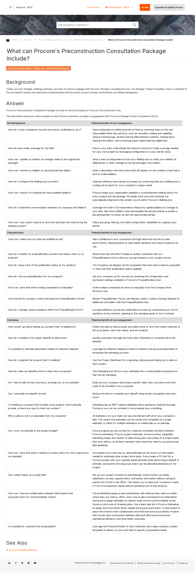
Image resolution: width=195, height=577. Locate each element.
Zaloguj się (182, 563)
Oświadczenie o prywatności (121, 563)
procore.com (93, 7)
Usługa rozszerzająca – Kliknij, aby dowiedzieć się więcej (38, 68)
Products (28, 40)
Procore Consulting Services (89, 40)
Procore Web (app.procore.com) (53, 40)
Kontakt (144, 7)
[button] (135, 25)
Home (15, 40)
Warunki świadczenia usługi (148, 563)
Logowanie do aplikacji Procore (169, 7)
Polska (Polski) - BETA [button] (118, 7)
